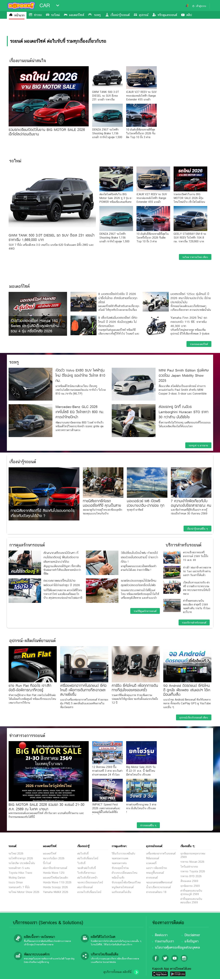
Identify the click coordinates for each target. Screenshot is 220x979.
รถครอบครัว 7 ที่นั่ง (19, 887)
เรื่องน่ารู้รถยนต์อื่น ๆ (197, 528)
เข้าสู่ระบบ (201, 6)
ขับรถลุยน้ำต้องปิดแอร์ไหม (126, 882)
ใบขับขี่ (81, 863)
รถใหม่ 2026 (16, 853)
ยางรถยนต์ (152, 877)
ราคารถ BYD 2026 (191, 876)
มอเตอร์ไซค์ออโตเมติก (55, 877)
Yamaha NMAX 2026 (55, 892)
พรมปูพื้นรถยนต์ (155, 872)
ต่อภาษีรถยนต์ (85, 887)
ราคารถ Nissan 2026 (192, 861)
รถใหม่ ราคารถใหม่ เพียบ (195, 257)
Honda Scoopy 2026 (55, 887)
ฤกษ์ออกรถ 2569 (190, 885)
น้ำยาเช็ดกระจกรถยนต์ (158, 887)
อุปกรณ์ (143, 15)
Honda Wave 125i (53, 872)
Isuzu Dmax (16, 882)
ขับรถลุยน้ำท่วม (120, 868)
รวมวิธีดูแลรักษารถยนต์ (145, 611)
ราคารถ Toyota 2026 (192, 871)
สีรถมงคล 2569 (189, 881)
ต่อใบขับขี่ (83, 853)
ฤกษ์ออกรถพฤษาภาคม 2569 (192, 855)
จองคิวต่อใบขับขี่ (86, 868)
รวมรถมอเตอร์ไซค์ (199, 344)
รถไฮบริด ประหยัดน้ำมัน (22, 863)
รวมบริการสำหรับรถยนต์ (194, 622)
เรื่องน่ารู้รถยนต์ (120, 15)
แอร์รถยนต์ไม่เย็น (121, 892)
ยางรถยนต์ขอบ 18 (156, 892)
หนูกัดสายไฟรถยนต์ (123, 887)
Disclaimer (192, 935)
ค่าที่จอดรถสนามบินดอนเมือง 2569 (191, 900)
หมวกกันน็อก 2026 (53, 858)
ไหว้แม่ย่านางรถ (189, 866)
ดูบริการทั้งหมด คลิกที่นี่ (117, 972)
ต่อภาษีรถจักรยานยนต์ (55, 868)
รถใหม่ (55, 15)
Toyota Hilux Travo (20, 872)
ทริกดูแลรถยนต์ (167, 15)
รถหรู (97, 15)
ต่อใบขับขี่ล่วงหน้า (87, 877)
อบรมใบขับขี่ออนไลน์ (89, 892)
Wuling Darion (17, 877)
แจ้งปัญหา (191, 941)
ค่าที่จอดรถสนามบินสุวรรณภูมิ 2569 (191, 892)
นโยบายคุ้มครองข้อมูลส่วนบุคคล (177, 947)
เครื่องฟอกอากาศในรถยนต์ (160, 853)
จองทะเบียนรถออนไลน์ (90, 882)
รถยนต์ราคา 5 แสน (19, 868)
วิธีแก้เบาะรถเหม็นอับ (123, 853)
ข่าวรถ (38, 15)
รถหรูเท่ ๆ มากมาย (198, 445)
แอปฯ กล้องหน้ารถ (156, 868)
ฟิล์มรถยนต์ (152, 858)
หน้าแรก (19, 15)
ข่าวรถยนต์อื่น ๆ (148, 825)
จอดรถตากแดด (120, 858)
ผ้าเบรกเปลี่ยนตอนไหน (124, 872)
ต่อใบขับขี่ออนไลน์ (87, 858)
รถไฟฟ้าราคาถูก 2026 (21, 858)
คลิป (189, 15)
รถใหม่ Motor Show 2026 (24, 892)
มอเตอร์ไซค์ (76, 15)
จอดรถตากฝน (119, 863)
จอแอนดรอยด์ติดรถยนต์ (159, 882)
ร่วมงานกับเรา (164, 941)
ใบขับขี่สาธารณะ (86, 872)
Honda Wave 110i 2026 (57, 882)
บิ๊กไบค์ (47, 863)
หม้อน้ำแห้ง (118, 877)
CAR (45, 5)
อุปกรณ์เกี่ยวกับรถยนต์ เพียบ (193, 717)
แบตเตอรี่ (151, 863)
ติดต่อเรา (161, 935)
